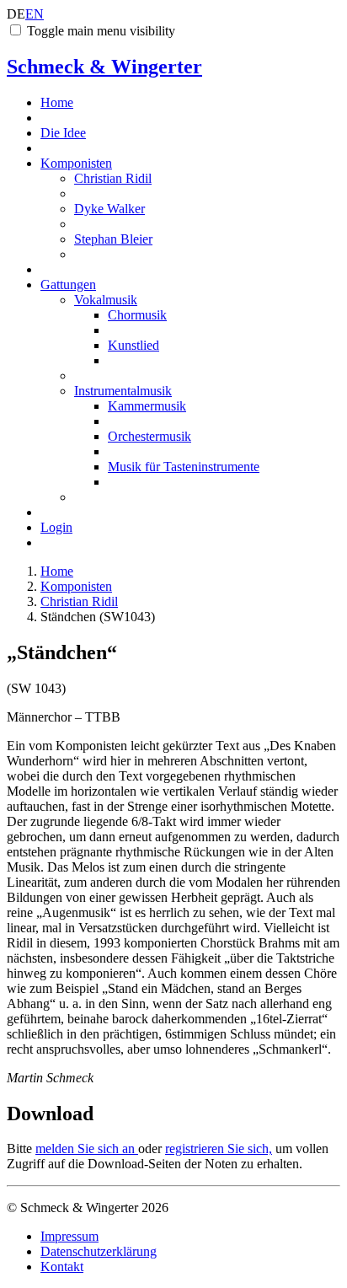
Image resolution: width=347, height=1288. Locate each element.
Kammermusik (147, 406)
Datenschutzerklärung (98, 1251)
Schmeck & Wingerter (104, 67)
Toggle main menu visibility (101, 31)
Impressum (69, 1236)
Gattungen (68, 284)
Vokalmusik (105, 299)
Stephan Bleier (113, 239)
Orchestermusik (149, 436)
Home (56, 102)
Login (56, 527)
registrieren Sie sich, (218, 1148)
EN (34, 14)
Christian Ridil (113, 178)
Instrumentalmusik (123, 391)
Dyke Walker (109, 208)
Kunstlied (133, 345)
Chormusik (137, 315)
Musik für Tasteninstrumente (183, 466)
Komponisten (76, 163)
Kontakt (61, 1266)
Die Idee (63, 133)
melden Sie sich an (86, 1148)
